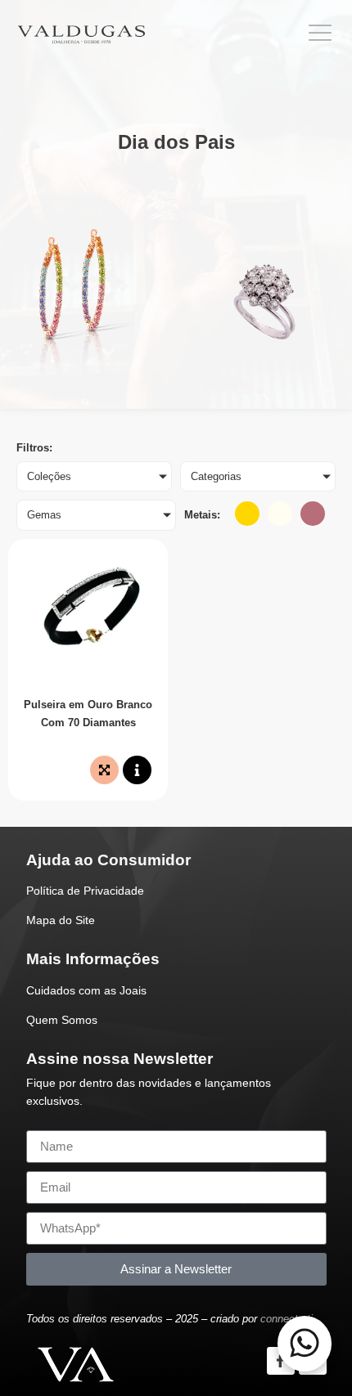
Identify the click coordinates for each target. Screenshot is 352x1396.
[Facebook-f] (281, 1361)
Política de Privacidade (85, 890)
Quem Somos (61, 1019)
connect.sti (286, 1319)
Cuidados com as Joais (86, 990)
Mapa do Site (60, 920)
